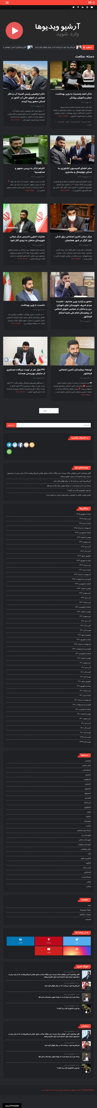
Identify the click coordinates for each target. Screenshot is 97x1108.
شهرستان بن (86, 835)
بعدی (45, 410)
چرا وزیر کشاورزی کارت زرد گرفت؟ (79, 490)
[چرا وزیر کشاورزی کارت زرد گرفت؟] (86, 1009)
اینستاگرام (77, 952)
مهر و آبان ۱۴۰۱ (85, 677)
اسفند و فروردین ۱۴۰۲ (83, 607)
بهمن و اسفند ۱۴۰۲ (84, 611)
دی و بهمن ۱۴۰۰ (85, 718)
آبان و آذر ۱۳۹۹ (85, 737)
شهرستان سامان (85, 840)
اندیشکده (87, 802)
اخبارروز (88, 775)
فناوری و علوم (86, 858)
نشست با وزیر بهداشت (33, 305)
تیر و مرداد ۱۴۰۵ (85, 519)
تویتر (77, 943)
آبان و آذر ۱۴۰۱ (86, 672)
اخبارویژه (88, 793)
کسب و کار (87, 868)
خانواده (88, 816)
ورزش (89, 881)
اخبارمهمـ (88, 788)
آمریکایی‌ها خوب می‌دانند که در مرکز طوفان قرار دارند (36, 47)
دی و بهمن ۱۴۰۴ (85, 542)
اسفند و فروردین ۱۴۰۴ (83, 532)
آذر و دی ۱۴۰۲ (86, 621)
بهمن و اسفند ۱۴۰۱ (84, 658)
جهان (89, 812)
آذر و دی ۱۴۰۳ (86, 598)
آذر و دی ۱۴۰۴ (86, 546)
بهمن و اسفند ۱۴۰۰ (84, 714)
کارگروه (88, 863)
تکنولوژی (87, 807)
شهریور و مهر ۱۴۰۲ (84, 635)
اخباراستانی (87, 770)
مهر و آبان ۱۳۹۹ (85, 742)
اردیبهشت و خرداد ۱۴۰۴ (82, 574)
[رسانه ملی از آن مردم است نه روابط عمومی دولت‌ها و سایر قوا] (86, 997)
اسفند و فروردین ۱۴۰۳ (83, 584)
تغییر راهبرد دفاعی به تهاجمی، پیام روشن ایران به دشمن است (68, 495)
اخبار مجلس (86, 765)
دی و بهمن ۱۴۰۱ (85, 663)
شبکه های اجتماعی (84, 830)
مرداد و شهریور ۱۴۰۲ (84, 639)
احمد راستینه (86, 122)
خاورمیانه (87, 821)
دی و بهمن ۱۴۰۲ (85, 616)
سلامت (88, 826)
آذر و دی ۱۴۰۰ (86, 723)
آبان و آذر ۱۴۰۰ (85, 728)
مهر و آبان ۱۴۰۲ (85, 630)
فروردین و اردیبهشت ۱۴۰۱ (81, 704)
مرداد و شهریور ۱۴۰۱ (84, 686)
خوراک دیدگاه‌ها (85, 914)
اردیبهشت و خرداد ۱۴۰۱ (82, 700)
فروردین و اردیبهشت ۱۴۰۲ (81, 649)
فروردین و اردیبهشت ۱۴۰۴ (81, 579)
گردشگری (87, 872)
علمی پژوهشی (86, 849)
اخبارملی (88, 784)
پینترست (48, 943)
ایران (67, 122)
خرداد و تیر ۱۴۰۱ (85, 695)
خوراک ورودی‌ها (85, 910)
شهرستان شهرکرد (84, 844)
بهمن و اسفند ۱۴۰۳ (84, 588)
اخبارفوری (87, 779)
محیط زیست (86, 877)
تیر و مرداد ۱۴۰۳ (85, 602)
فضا (89, 854)
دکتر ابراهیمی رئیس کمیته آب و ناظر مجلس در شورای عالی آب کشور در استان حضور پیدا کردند (26, 97)
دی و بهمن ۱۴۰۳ (85, 593)
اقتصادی (88, 798)
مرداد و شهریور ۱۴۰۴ (83, 560)
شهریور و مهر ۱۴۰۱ (84, 681)
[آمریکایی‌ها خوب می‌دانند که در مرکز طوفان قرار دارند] (60, 47)
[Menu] (89, 2)
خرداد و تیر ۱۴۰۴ (85, 570)
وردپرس (88, 919)
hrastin (72, 972)
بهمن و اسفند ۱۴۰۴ (84, 537)
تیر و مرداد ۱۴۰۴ (85, 565)
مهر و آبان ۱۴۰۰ (85, 732)
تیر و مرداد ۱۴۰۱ (85, 691)
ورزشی (88, 886)
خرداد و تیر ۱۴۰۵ (85, 523)
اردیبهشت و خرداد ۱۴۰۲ (82, 644)
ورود (89, 905)
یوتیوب (49, 952)
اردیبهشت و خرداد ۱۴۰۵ (82, 528)
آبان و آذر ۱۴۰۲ (85, 625)
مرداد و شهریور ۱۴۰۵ (83, 514)
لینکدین (20, 943)
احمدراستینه (75, 122)
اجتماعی (88, 761)
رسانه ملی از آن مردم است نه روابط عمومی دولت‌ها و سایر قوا (69, 486)
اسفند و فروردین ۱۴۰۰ (83, 709)
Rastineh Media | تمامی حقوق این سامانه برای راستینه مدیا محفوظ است (67, 1090)
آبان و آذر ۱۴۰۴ (85, 551)
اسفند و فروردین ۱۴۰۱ (83, 653)
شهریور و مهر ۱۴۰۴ (84, 556)
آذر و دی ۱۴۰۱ (86, 667)
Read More (63, 116)
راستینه (60, 122)
